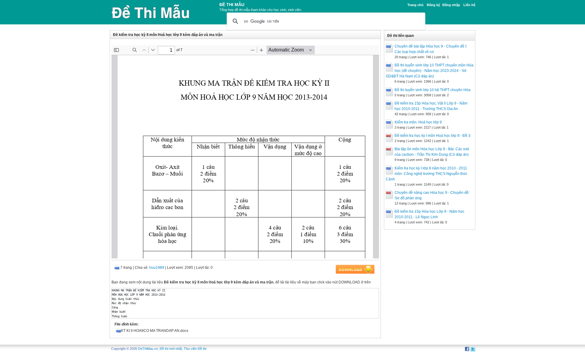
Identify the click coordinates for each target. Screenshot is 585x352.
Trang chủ (415, 5)
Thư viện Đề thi (195, 348)
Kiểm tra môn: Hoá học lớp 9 (418, 122)
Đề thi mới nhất (171, 348)
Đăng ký (433, 5)
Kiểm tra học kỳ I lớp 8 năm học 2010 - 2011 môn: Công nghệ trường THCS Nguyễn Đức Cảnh (426, 173)
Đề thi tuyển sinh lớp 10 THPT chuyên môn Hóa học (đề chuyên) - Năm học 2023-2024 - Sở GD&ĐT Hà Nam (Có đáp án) (429, 70)
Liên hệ (469, 5)
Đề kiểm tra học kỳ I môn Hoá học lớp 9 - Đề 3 (432, 135)
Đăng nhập (451, 5)
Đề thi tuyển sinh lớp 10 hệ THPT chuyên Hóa (432, 90)
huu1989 (156, 267)
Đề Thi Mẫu (231, 4)
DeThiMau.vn (148, 348)
